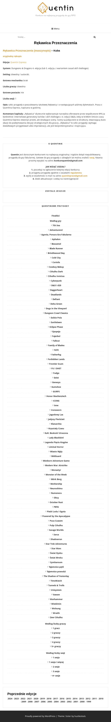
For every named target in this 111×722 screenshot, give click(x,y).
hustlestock (79, 716)
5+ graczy (56, 646)
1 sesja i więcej (56, 662)
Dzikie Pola (56, 317)
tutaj (91, 157)
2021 (29, 698)
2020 (36, 698)
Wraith (56, 613)
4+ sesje (56, 675)
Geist (56, 377)
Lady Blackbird (56, 437)
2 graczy (56, 632)
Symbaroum (56, 562)
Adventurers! (56, 230)
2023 (16, 698)
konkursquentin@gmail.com (68, 160)
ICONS (56, 400)
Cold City (56, 257)
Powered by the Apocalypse (56, 516)
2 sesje (56, 666)
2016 (62, 698)
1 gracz (56, 628)
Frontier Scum (56, 363)
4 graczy (56, 642)
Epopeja (56, 331)
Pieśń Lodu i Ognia (56, 511)
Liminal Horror (56, 447)
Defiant (56, 299)
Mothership (56, 483)
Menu (57, 28)
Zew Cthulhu (56, 617)
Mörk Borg (56, 479)
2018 (49, 698)
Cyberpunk (56, 280)
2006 (43, 701)
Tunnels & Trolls (56, 585)
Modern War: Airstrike (56, 465)
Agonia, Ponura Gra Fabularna (56, 234)
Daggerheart (56, 290)
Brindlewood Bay (56, 253)
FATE (56, 350)
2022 (23, 698)
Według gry (55, 221)
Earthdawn (56, 322)
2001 (75, 701)
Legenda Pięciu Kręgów (56, 442)
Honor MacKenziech (56, 396)
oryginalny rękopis (12, 56)
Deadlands (56, 294)
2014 (75, 698)
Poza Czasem (56, 520)
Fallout (56, 340)
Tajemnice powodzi (56, 571)
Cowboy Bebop (56, 267)
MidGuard (56, 456)
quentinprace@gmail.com (74, 175)
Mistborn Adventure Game (56, 460)
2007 (36, 701)
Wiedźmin (56, 603)
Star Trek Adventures (56, 543)
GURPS (56, 391)
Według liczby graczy (55, 623)
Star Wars (56, 548)
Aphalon (56, 239)
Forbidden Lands (56, 359)
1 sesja (56, 657)
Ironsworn (56, 410)
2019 (42, 698)
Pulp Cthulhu (56, 525)
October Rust (56, 502)
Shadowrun (56, 539)
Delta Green (56, 303)
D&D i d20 (56, 285)
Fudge (56, 373)
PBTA (56, 507)
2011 (94, 698)
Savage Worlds (56, 530)
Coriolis (56, 262)
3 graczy (56, 637)
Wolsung (56, 608)
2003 (62, 701)
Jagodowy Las (56, 414)
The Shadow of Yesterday (56, 576)
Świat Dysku (56, 553)
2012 (88, 698)
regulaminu (76, 172)
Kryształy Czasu (56, 428)
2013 (81, 698)
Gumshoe (56, 387)
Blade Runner (56, 248)
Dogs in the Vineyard (56, 308)
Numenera (56, 493)
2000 (82, 701)
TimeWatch (56, 580)
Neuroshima (56, 488)
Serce (56, 534)
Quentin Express (18, 62)
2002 (69, 701)
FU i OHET (56, 368)
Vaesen (56, 594)
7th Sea (56, 225)
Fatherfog (56, 354)
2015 (68, 698)
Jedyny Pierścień (56, 419)
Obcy (56, 497)
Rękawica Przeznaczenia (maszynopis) (27, 50)
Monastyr (56, 470)
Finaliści (56, 215)
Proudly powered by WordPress (40, 716)
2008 (30, 701)
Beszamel (56, 243)
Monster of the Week (56, 474)
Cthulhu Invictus (56, 276)
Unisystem (56, 590)
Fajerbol (56, 336)
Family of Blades (56, 345)
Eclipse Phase (56, 327)
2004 (56, 701)
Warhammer (56, 599)
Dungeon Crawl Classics (56, 313)
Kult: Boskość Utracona (56, 433)
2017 (55, 698)
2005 (49, 701)
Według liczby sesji (55, 653)
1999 (88, 701)
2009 (23, 701)
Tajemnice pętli (56, 567)
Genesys (56, 382)
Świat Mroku (56, 557)
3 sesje (56, 671)
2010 (101, 698)
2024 (10, 698)
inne (56, 405)
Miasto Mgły (56, 451)
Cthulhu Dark (56, 271)
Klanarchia (56, 423)
